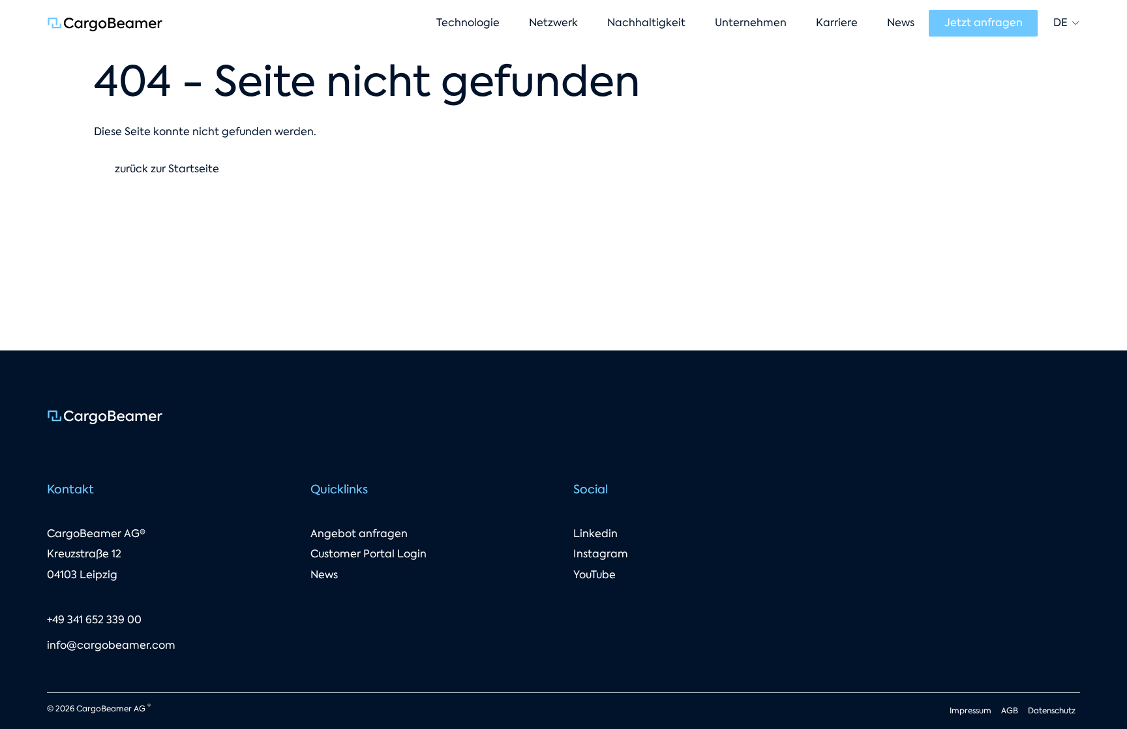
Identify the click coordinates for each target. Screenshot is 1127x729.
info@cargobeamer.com (111, 645)
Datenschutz (1051, 711)
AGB (1009, 711)
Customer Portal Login (368, 554)
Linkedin (595, 533)
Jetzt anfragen (983, 22)
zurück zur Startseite (167, 169)
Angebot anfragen (359, 533)
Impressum (970, 711)
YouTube (594, 575)
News (324, 575)
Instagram (600, 554)
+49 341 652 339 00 (94, 620)
